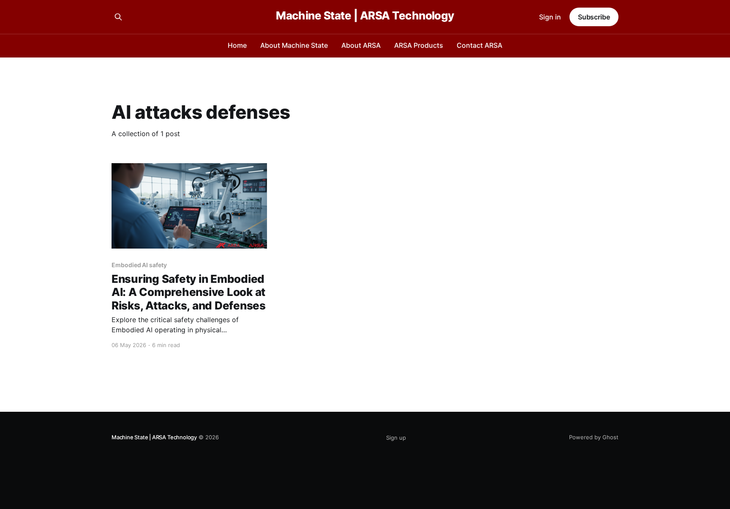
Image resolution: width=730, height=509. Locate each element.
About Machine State (294, 45)
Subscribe (594, 17)
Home (237, 45)
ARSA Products (418, 45)
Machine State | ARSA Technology (365, 15)
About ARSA (361, 45)
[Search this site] (118, 17)
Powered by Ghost (593, 437)
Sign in (550, 17)
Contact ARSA (479, 45)
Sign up (396, 437)
